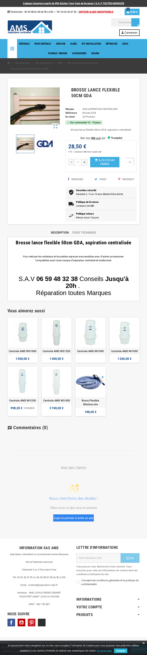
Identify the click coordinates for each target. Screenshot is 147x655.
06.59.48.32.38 (32, 11)
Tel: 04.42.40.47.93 (66, 11)
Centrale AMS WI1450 (56, 400)
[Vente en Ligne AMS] (29, 26)
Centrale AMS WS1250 (56, 351)
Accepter (120, 650)
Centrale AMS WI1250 (22, 400)
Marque (69, 109)
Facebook (11, 622)
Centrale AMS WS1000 (22, 351)
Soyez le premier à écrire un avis (73, 518)
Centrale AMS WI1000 (90, 351)
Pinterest (128, 179)
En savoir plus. (104, 650)
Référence (71, 112)
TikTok (42, 622)
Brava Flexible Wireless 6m (90, 402)
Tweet (103, 179)
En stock (70, 116)
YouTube (21, 622)
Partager (77, 179)
